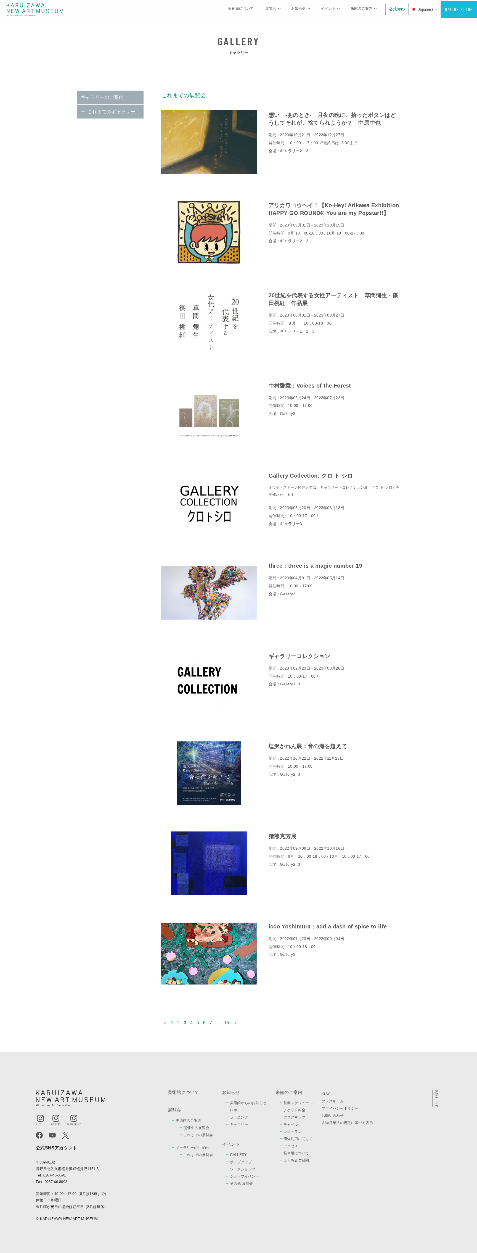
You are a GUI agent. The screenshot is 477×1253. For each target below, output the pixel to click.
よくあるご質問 (296, 1160)
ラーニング (239, 1117)
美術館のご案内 (188, 1120)
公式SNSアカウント (56, 1148)
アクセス (290, 1146)
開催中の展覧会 (196, 1128)
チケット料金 (294, 1110)
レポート (237, 1110)
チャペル (290, 1124)
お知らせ (298, 8)
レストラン (292, 1132)
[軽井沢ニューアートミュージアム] (35, 9)
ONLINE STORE (459, 9)
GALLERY (238, 1155)
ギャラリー (239, 1124)
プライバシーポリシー (340, 1108)
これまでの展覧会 (198, 1135)
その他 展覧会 (241, 1183)
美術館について (241, 8)
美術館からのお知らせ (248, 1103)
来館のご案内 (362, 8)
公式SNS (397, 9)
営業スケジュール (298, 1103)
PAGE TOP (436, 1098)
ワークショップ (243, 1169)
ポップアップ (241, 1162)
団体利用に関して (298, 1139)
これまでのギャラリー (111, 111)
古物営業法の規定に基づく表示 (347, 1123)
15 (226, 1022)
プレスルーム (333, 1101)
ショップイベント (244, 1176)
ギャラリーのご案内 (102, 97)
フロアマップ (294, 1117)
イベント (328, 8)
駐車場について (296, 1153)
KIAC (326, 1094)
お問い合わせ (333, 1116)
